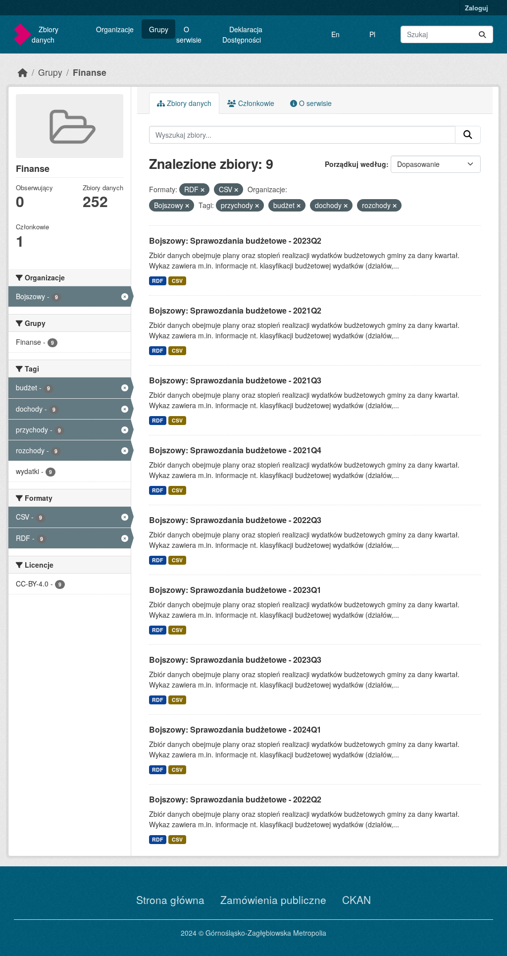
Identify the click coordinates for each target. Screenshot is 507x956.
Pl (372, 34)
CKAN (356, 899)
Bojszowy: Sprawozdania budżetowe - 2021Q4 (235, 450)
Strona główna (170, 899)
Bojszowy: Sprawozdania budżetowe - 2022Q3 (235, 520)
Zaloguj (476, 7)
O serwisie (189, 34)
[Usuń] (202, 190)
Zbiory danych (45, 34)
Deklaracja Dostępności (242, 34)
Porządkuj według (355, 164)
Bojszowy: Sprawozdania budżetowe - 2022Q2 (235, 799)
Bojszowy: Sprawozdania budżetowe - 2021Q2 (235, 310)
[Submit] (482, 34)
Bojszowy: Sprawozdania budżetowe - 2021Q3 (235, 380)
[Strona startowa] (23, 72)
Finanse (89, 72)
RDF (157, 280)
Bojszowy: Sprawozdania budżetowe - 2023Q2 (235, 240)
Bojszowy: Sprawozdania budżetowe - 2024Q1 (235, 729)
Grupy (158, 29)
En (335, 34)
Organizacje (115, 29)
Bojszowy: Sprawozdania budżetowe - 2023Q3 (235, 659)
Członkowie (255, 103)
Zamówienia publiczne (273, 899)
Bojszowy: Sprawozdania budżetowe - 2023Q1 (235, 589)
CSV (177, 280)
